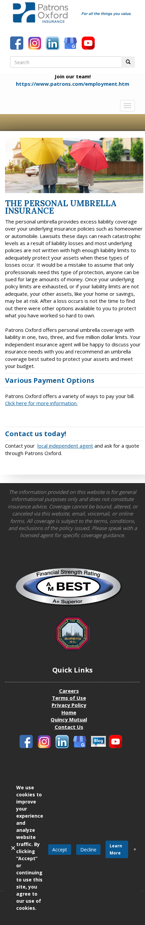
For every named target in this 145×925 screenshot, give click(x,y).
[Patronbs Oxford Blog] (80, 742)
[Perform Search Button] (128, 62)
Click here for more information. (41, 403)
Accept (59, 849)
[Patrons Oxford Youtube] (89, 43)
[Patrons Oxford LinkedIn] (53, 43)
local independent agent (65, 445)
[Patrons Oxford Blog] (71, 43)
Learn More (116, 849)
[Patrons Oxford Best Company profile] (72, 589)
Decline (88, 849)
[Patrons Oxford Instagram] (35, 43)
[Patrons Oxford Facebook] (17, 43)
